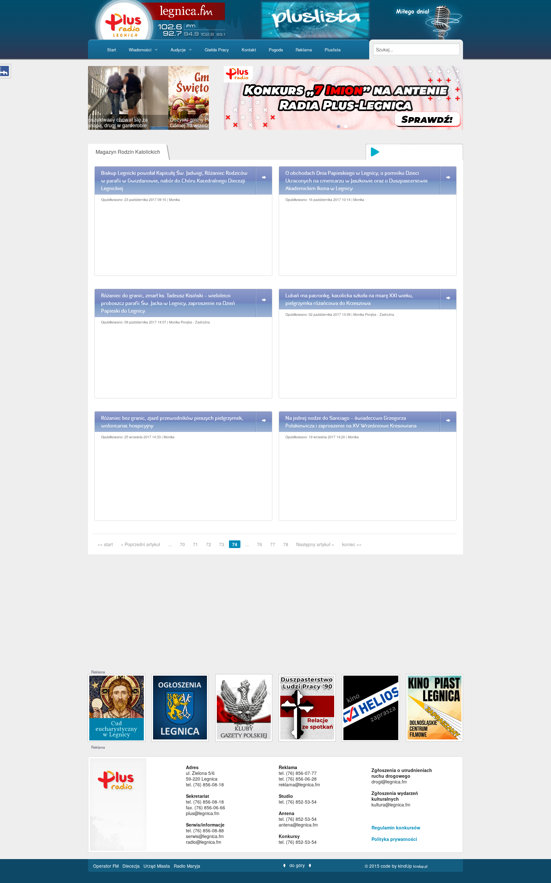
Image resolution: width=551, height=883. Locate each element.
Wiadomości (140, 50)
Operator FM (106, 866)
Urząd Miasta (157, 866)
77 (272, 544)
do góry (297, 865)
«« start (105, 544)
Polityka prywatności (394, 839)
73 (221, 544)
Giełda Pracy (217, 50)
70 (182, 544)
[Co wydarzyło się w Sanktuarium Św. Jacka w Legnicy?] (116, 707)
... (170, 544)
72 (208, 544)
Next (218, 98)
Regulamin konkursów (395, 827)
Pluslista (333, 50)
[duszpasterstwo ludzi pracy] (307, 707)
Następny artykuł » (315, 544)
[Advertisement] (275, 621)
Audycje (178, 50)
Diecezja (131, 866)
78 (285, 544)
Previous (78, 98)
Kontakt (249, 50)
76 (259, 544)
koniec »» (352, 544)
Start (111, 50)
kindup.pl (420, 866)
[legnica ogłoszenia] (180, 707)
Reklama (304, 50)
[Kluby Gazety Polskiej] (244, 707)
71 (195, 544)
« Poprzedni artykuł (140, 544)
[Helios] (370, 707)
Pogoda (276, 50)
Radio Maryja (187, 866)
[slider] (148, 98)
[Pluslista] (315, 19)
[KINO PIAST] (434, 707)
